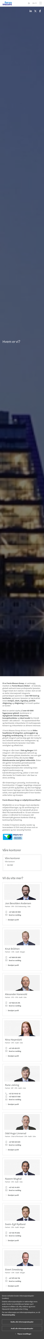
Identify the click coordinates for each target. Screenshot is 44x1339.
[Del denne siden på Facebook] (40, 11)
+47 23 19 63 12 (14, 1093)
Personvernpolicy (8, 1315)
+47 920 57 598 (14, 1096)
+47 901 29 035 (14, 1142)
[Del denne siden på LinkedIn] (30, 11)
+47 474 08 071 (14, 1048)
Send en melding (14, 915)
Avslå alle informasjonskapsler (22, 1328)
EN (34, 3)
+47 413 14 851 (14, 1187)
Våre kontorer (12, 858)
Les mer (10, 865)
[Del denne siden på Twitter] (35, 11)
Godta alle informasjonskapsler (22, 1322)
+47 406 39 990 (14, 912)
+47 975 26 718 (14, 1278)
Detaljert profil (13, 919)
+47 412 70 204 (14, 1233)
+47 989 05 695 (14, 957)
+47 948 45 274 (14, 1003)
